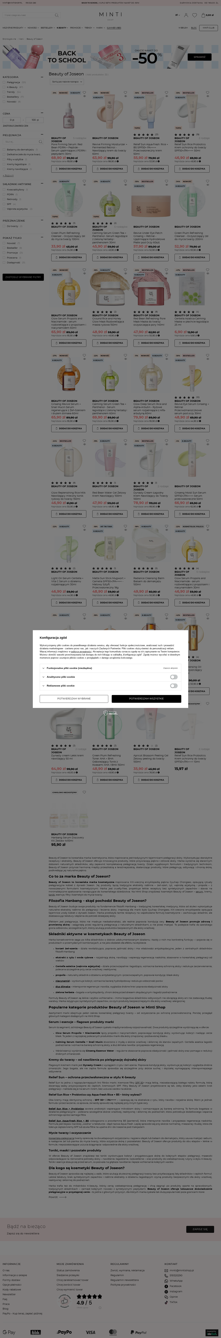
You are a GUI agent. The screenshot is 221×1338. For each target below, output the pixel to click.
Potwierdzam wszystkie (146, 699)
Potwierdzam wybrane (74, 699)
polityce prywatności (81, 651)
